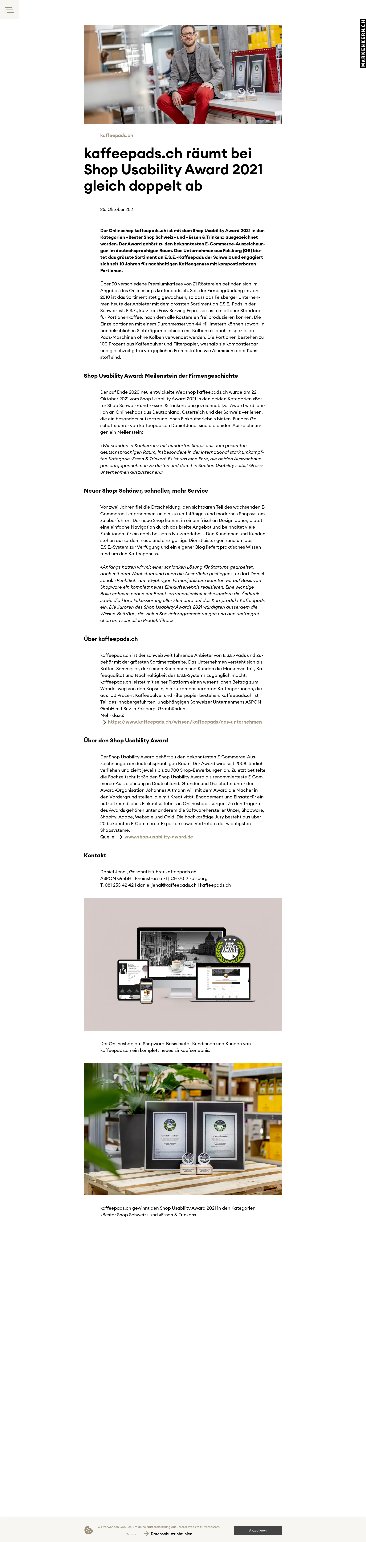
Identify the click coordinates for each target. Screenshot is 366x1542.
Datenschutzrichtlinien (171, 1533)
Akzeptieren (258, 1530)
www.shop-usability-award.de (158, 837)
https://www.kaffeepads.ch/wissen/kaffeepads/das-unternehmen (185, 722)
